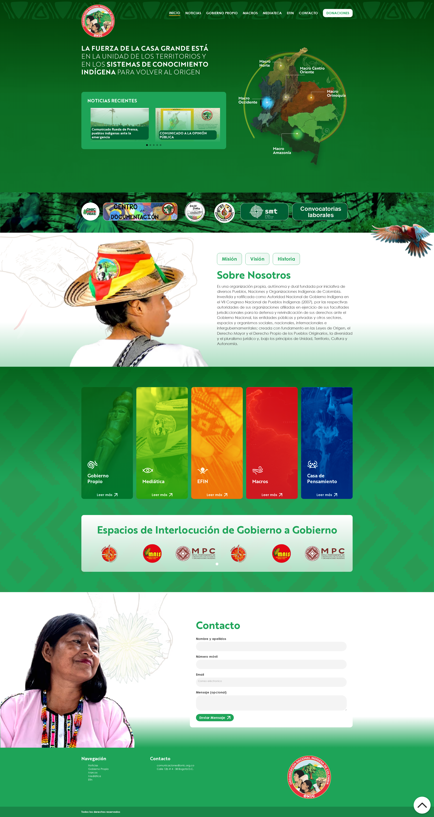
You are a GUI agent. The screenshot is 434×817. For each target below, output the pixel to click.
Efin (290, 13)
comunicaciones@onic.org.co (175, 765)
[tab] (147, 145)
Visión (257, 259)
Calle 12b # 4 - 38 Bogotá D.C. (175, 769)
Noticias (193, 13)
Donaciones (337, 13)
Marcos (92, 772)
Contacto (308, 13)
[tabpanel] (109, 553)
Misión (229, 259)
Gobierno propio (222, 13)
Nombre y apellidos (211, 639)
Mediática (94, 776)
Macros (250, 13)
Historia (286, 259)
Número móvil (207, 656)
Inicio (174, 13)
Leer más (104, 495)
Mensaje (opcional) (211, 692)
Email (200, 674)
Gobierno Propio (98, 769)
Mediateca (272, 13)
